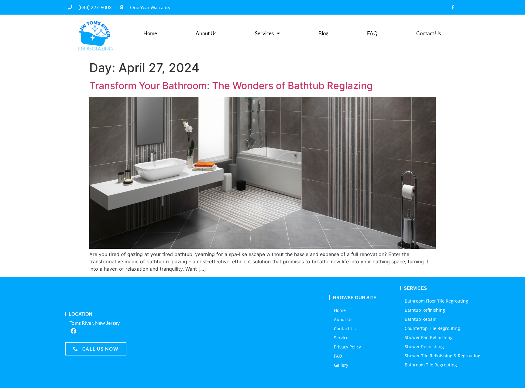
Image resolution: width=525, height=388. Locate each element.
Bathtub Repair (420, 319)
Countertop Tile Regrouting (432, 328)
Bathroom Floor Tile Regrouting (436, 301)
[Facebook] (73, 330)
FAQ (372, 33)
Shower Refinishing (424, 346)
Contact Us (428, 33)
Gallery (341, 365)
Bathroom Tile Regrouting (431, 365)
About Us (206, 33)
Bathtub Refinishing (425, 310)
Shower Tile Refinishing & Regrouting (442, 356)
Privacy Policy (347, 347)
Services (264, 33)
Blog (323, 33)
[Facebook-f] (452, 7)
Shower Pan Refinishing (429, 337)
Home (150, 33)
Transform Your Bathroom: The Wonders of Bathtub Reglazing (231, 86)
